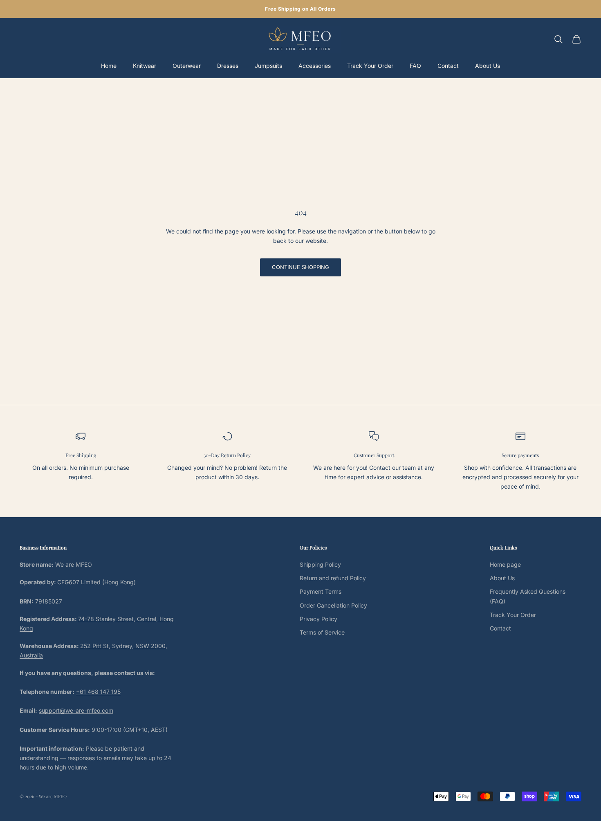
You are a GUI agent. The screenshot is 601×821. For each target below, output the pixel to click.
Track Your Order (370, 65)
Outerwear (187, 65)
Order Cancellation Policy (333, 605)
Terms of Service (322, 632)
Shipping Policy (320, 564)
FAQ (415, 65)
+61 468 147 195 (98, 691)
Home (109, 65)
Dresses (227, 65)
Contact (448, 65)
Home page (505, 564)
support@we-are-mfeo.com (76, 710)
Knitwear (144, 65)
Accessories (314, 65)
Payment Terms (320, 591)
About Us (487, 65)
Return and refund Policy (333, 577)
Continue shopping (300, 267)
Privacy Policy (318, 618)
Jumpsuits (268, 65)
